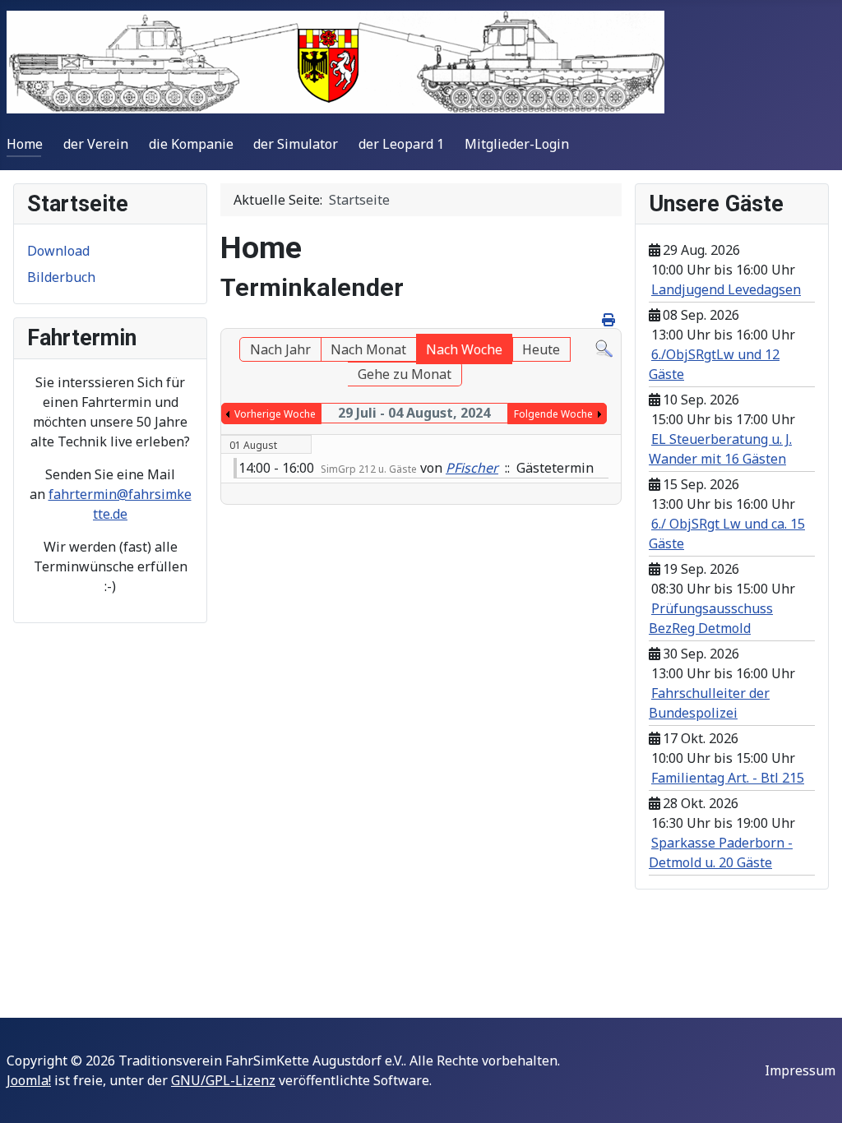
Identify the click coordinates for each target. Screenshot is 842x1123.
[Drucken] (610, 320)
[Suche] (604, 347)
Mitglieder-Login (517, 144)
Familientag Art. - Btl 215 (727, 778)
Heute (541, 349)
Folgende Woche (553, 414)
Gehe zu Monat (404, 374)
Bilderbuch (61, 277)
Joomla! (29, 1080)
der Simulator (295, 144)
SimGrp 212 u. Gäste (369, 469)
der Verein (95, 144)
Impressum (800, 1070)
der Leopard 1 (401, 144)
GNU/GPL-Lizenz (223, 1080)
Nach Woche (464, 349)
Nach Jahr (280, 349)
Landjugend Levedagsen (726, 289)
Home (25, 144)
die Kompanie (191, 144)
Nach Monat (368, 349)
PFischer (472, 468)
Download (58, 251)
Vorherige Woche (275, 414)
